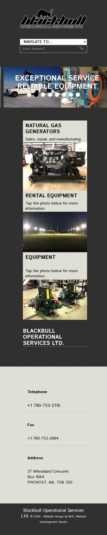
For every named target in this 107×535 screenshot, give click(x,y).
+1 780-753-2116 (43, 405)
